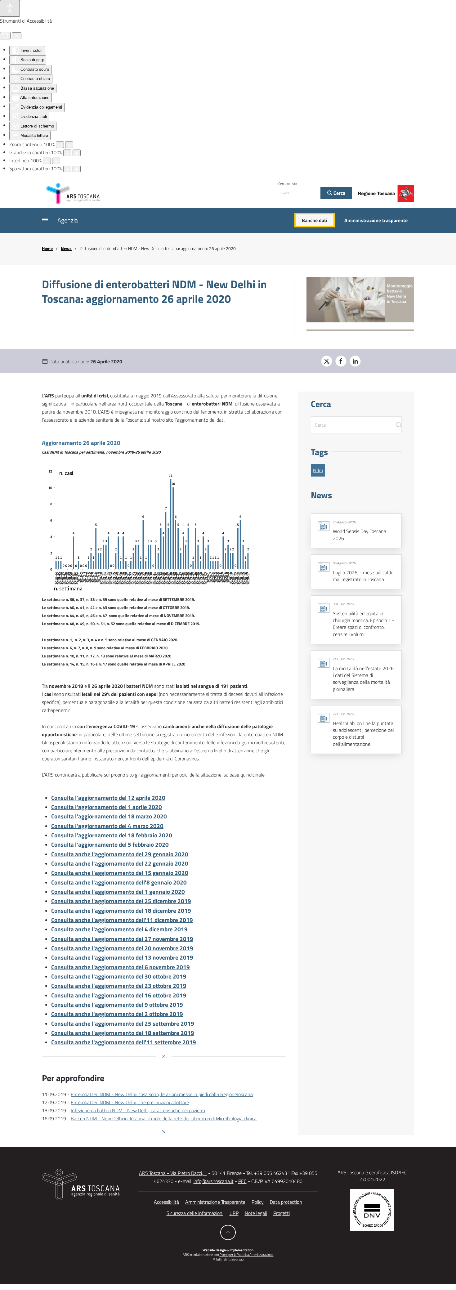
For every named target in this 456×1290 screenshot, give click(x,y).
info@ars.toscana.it (214, 1181)
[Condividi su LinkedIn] (355, 361)
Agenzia (67, 220)
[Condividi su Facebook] (340, 361)
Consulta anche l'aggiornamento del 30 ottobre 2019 (118, 976)
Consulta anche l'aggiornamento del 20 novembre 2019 (122, 948)
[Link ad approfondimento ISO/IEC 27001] (372, 1209)
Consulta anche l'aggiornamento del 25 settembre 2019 (122, 1023)
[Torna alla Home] (73, 193)
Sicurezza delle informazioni (195, 1213)
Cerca (338, 193)
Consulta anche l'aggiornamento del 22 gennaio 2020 (119, 863)
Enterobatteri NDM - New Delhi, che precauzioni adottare (130, 1102)
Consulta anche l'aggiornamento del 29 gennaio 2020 (119, 854)
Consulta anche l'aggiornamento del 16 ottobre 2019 (118, 995)
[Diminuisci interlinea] (47, 161)
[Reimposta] (5, 35)
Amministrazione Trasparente (215, 1202)
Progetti (281, 1213)
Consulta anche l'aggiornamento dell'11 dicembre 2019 (122, 920)
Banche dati (314, 220)
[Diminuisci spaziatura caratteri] (67, 169)
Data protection (286, 1202)
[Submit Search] (399, 424)
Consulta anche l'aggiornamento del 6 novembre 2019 (120, 967)
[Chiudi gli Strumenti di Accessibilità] (16, 35)
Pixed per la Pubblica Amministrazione (247, 1254)
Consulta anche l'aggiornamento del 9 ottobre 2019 (117, 1004)
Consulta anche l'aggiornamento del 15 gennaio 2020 (119, 872)
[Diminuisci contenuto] (60, 144)
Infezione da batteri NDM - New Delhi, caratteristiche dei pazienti (138, 1110)
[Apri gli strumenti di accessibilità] (10, 8)
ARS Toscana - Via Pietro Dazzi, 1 (173, 1173)
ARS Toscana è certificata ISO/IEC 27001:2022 (372, 1176)
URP (234, 1213)
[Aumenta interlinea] (56, 161)
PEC (242, 1181)
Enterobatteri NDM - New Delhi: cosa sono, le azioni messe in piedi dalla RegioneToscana (162, 1094)
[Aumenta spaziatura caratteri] (77, 169)
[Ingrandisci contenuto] (69, 144)
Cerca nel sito (287, 183)
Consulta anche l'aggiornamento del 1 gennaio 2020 (118, 891)
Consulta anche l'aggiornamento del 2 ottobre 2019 (117, 1014)
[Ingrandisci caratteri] (77, 153)
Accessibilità (166, 1202)
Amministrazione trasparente (376, 220)
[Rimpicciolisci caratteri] (67, 153)
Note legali (256, 1213)
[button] (45, 220)
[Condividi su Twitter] (326, 361)
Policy (258, 1202)
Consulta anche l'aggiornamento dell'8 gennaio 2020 (119, 882)
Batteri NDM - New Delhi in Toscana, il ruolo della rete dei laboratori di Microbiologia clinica (164, 1118)
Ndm (318, 470)
